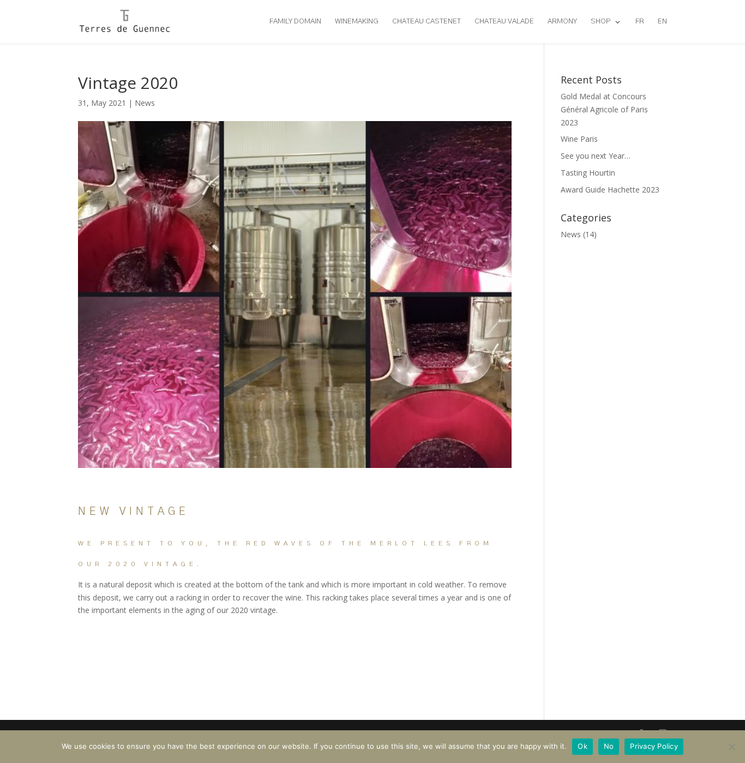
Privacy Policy (654, 746)
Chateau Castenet (426, 21)
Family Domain (295, 21)
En (662, 21)
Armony (562, 21)
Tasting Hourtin (588, 172)
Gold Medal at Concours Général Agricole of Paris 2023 (604, 109)
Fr (639, 21)
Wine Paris (579, 139)
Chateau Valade (504, 21)
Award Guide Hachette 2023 (610, 189)
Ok (582, 746)
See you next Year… (595, 156)
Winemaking (356, 21)
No (609, 746)
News (145, 103)
